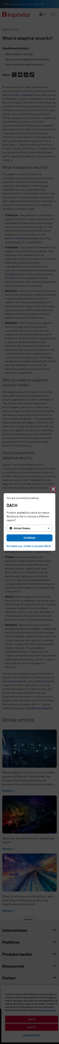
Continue (29, 537)
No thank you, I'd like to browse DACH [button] (29, 546)
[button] (53, 489)
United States (21, 528)
